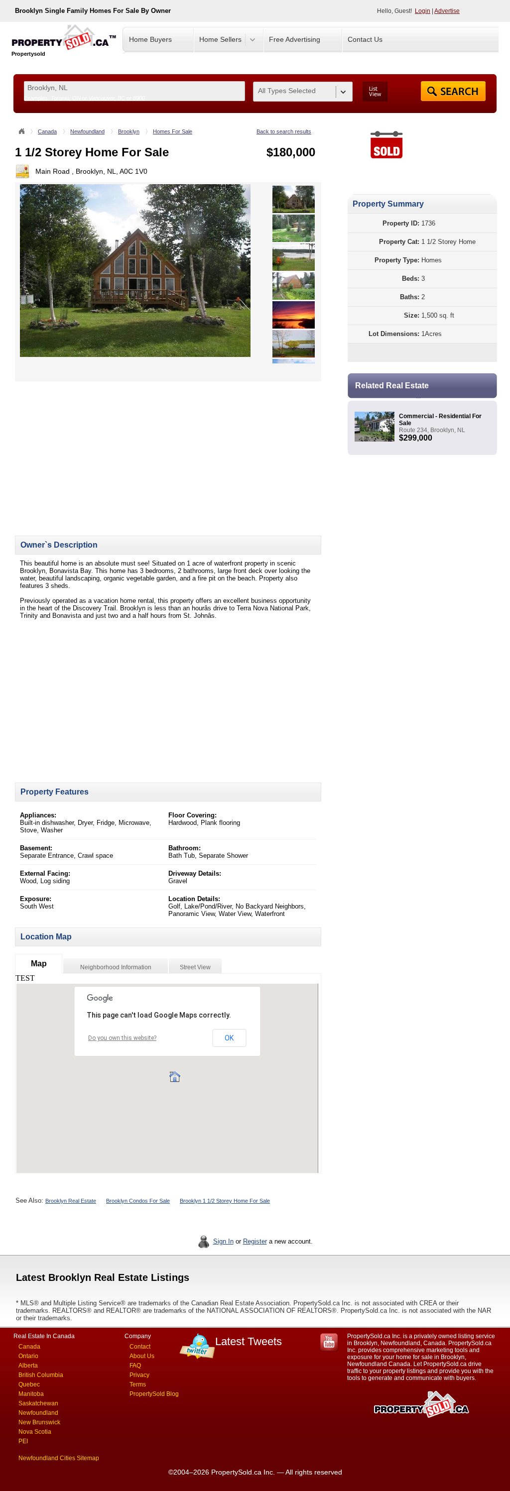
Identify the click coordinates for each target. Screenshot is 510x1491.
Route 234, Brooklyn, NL (432, 430)
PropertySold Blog (154, 1393)
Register (255, 1241)
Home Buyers (150, 39)
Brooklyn (128, 131)
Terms (137, 1384)
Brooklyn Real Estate (70, 1201)
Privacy (139, 1375)
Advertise (447, 10)
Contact (139, 1346)
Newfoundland (87, 131)
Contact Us (365, 39)
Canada (47, 131)
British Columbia (40, 1375)
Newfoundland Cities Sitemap (58, 1458)
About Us (141, 1356)
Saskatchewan (38, 1403)
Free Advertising (294, 39)
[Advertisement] (98, 451)
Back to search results (283, 131)
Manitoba (31, 1393)
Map (39, 963)
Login (422, 10)
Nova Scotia (34, 1431)
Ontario (28, 1356)
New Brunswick (39, 1422)
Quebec (29, 1384)
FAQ (135, 1365)
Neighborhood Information (115, 967)
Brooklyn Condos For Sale (138, 1201)
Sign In (223, 1241)
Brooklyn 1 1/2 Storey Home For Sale (225, 1201)
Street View (195, 967)
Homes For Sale (172, 131)
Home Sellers (220, 39)
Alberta (28, 1365)
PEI (23, 1441)
